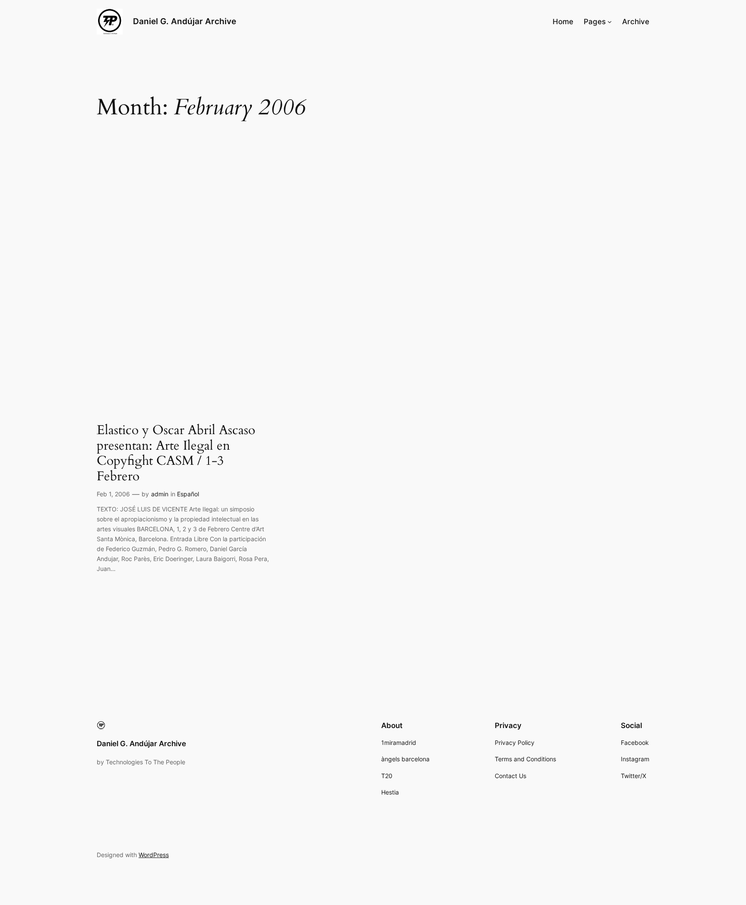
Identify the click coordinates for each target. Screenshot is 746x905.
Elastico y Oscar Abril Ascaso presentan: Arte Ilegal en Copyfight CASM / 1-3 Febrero (176, 453)
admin (159, 494)
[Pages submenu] (609, 21)
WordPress (154, 854)
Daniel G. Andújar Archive (184, 21)
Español (188, 494)
